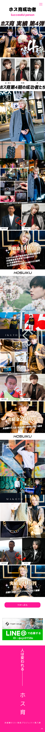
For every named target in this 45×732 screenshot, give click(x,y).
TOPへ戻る (22, 605)
